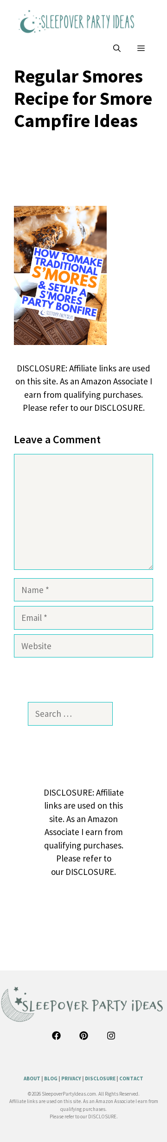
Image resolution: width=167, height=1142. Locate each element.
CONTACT (131, 1078)
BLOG (51, 1078)
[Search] (126, 714)
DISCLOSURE (100, 1078)
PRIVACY (71, 1078)
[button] (117, 48)
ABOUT (32, 1078)
